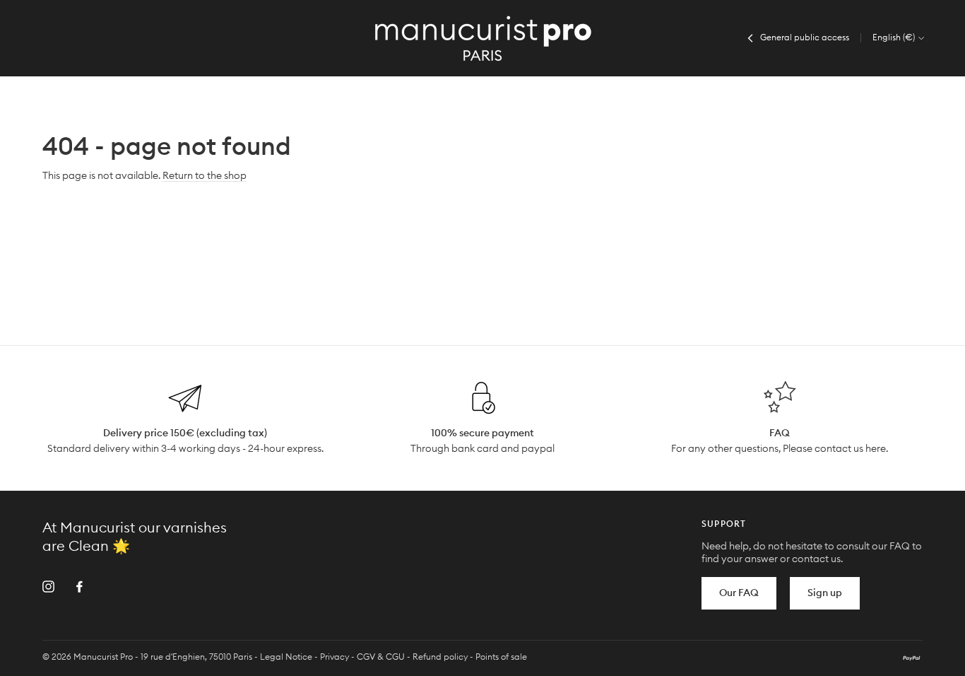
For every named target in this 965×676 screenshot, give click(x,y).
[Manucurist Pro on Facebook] (79, 587)
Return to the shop (204, 176)
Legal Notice (286, 657)
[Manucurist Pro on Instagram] (48, 587)
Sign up (824, 593)
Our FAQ (739, 593)
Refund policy (440, 657)
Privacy (334, 657)
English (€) (894, 37)
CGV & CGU (381, 657)
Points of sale (501, 657)
